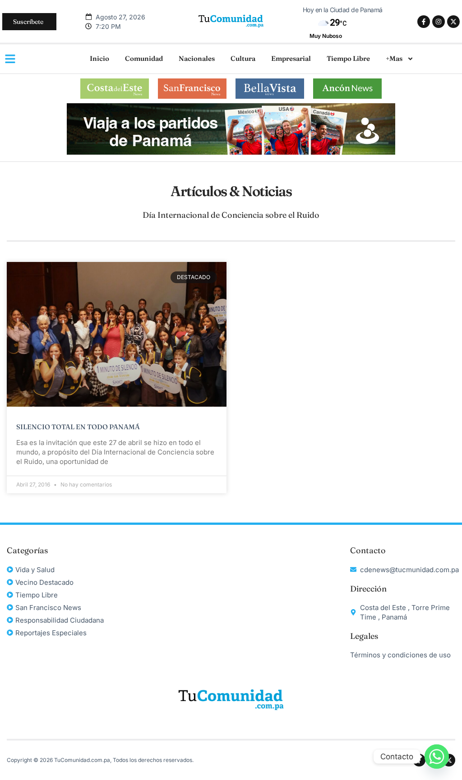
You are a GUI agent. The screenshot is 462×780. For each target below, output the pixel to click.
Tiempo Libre (348, 58)
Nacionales (197, 58)
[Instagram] (438, 21)
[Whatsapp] (437, 756)
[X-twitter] (453, 21)
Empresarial (291, 58)
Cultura (243, 58)
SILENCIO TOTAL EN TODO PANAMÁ (78, 426)
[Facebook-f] (423, 21)
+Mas (394, 58)
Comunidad (144, 58)
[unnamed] (231, 152)
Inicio (99, 58)
